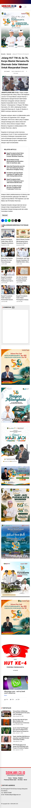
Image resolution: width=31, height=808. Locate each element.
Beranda (3, 54)
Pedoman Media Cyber (10, 779)
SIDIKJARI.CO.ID (14, 803)
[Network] (20, 7)
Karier (25, 779)
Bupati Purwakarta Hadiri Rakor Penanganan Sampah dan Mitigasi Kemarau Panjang (22, 298)
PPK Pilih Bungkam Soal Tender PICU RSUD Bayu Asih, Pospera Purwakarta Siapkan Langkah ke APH (20, 746)
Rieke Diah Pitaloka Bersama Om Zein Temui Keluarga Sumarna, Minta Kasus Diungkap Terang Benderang (16, 168)
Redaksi (20, 778)
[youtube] (9, 2)
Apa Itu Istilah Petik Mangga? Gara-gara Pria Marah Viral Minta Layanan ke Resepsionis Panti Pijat (21, 729)
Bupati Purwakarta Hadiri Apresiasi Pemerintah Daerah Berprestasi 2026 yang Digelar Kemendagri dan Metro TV (8, 298)
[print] (12, 220)
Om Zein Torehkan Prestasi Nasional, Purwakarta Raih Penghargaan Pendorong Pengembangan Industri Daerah (15, 187)
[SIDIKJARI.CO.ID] (9, 8)
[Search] (29, 2)
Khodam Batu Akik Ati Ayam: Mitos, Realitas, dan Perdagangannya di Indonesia (21, 721)
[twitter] (4, 2)
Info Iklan (20, 779)
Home (10, 778)
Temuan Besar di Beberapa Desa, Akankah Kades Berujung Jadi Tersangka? (21, 712)
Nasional (9, 54)
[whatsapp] (9, 220)
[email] (15, 220)
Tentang (15, 778)
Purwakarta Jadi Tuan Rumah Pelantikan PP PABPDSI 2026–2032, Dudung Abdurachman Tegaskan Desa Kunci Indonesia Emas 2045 (15, 174)
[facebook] (2, 220)
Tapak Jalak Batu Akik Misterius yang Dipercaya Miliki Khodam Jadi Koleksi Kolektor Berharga (21, 738)
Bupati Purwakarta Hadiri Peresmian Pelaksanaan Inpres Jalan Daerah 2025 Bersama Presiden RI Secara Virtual (15, 181)
